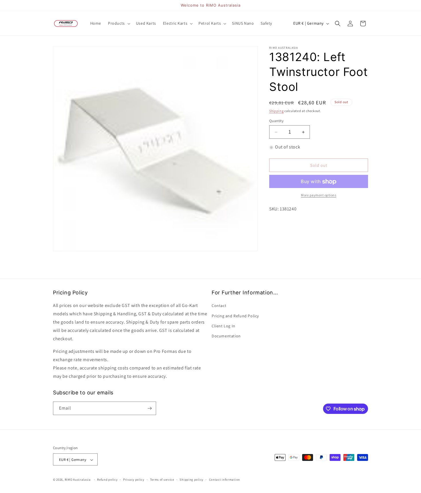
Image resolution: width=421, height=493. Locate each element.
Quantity (276, 120)
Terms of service (162, 480)
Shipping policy (191, 480)
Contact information (224, 480)
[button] (119, 23)
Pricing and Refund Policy (235, 315)
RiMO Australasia (78, 480)
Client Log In (223, 325)
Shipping (276, 111)
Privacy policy (133, 480)
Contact (219, 305)
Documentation (226, 336)
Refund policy (107, 480)
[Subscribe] (149, 408)
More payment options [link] (318, 195)
